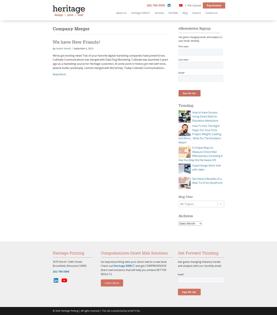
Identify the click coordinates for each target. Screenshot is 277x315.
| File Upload (193, 5)
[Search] (225, 13)
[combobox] (201, 204)
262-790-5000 (156, 5)
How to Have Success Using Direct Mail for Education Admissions (205, 116)
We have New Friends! (77, 42)
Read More (59, 74)
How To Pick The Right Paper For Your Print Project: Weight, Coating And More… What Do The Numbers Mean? (200, 134)
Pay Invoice (214, 5)
